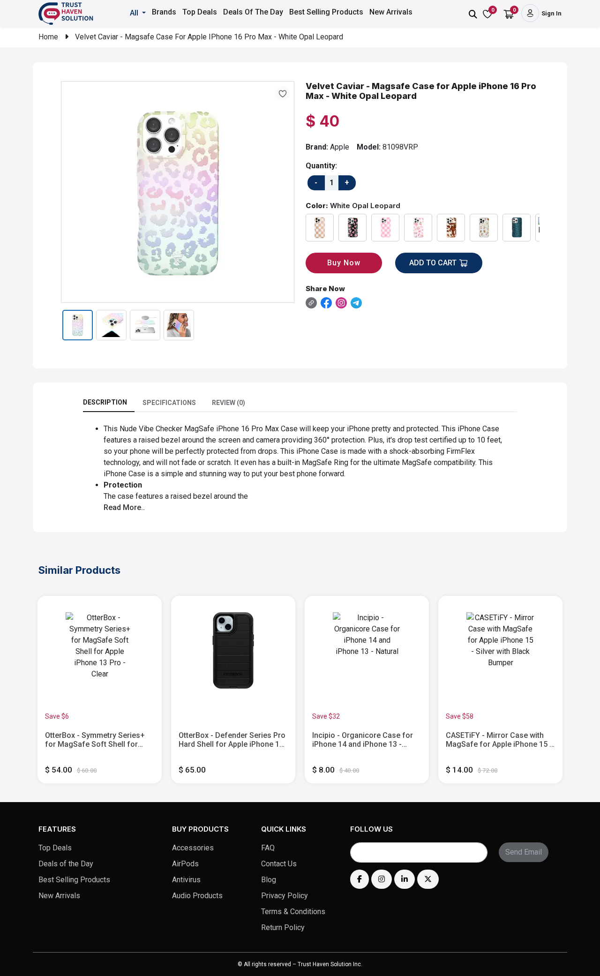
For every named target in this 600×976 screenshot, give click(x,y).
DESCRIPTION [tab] (105, 402)
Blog (268, 879)
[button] (139, 13)
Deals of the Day (65, 863)
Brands (164, 12)
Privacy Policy (284, 895)
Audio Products (197, 895)
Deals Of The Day (253, 12)
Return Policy (283, 927)
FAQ (268, 847)
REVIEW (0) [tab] (228, 402)
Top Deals (199, 12)
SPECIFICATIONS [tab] (169, 402)
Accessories (193, 847)
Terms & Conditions (293, 911)
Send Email (523, 852)
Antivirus (186, 879)
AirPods (185, 863)
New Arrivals (390, 12)
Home (48, 36)
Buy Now (343, 262)
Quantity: (321, 165)
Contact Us (279, 863)
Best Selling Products (326, 12)
